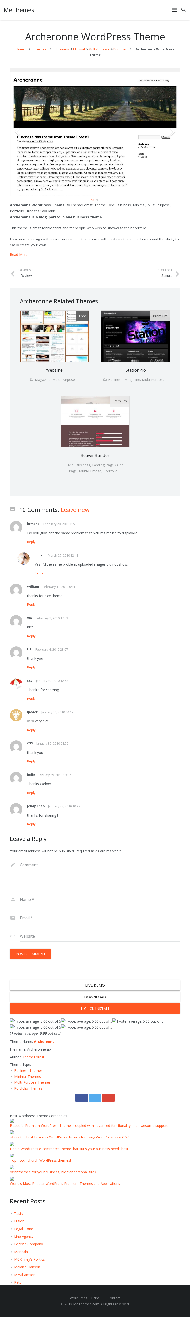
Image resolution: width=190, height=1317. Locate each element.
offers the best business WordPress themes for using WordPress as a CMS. (70, 1137)
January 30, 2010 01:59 (52, 743)
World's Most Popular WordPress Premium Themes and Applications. (65, 1183)
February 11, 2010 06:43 (60, 587)
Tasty (18, 1213)
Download (95, 996)
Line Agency (23, 1236)
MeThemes (19, 10)
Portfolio (119, 49)
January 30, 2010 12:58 (52, 681)
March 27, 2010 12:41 (63, 555)
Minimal (79, 49)
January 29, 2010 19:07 (55, 775)
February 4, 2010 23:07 (51, 649)
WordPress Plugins (85, 1298)
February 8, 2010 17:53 (52, 618)
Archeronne (44, 1041)
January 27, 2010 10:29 (64, 806)
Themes (40, 49)
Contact (114, 1298)
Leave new (75, 509)
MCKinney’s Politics (29, 1259)
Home (20, 49)
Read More (19, 254)
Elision (19, 1221)
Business (63, 49)
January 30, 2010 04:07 (57, 712)
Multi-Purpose (99, 49)
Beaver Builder (95, 455)
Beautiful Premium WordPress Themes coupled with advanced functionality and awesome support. (89, 1125)
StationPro (136, 370)
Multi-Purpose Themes (32, 1082)
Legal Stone (23, 1228)
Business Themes (28, 1070)
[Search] (183, 10)
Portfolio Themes (28, 1088)
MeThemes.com (86, 1304)
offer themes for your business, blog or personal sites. (53, 1172)
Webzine (54, 370)
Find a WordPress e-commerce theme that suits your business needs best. (69, 1148)
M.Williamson (24, 1274)
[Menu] (174, 10)
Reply (31, 542)
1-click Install (95, 1008)
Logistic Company (28, 1244)
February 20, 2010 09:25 (60, 524)
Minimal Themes (27, 1076)
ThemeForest (33, 1057)
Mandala (21, 1251)
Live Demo (95, 985)
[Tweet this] (95, 1098)
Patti (18, 1282)
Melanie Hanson (27, 1267)
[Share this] (81, 1098)
